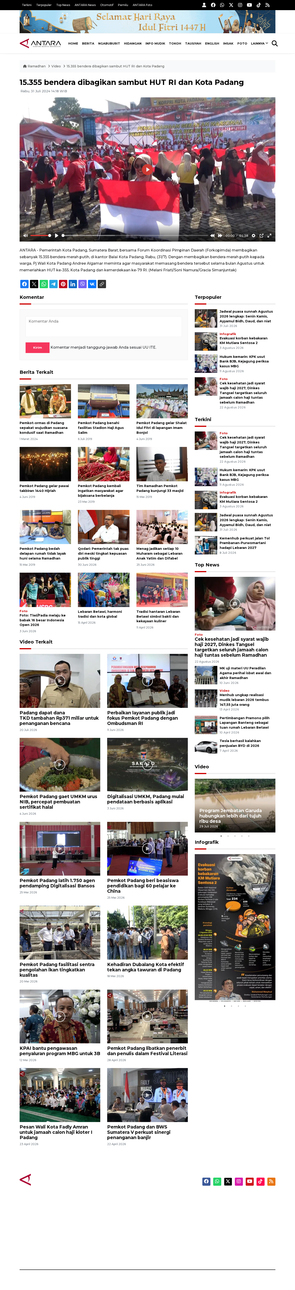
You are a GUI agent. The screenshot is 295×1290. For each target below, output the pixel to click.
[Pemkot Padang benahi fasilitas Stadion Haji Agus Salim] (103, 401)
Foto (242, 43)
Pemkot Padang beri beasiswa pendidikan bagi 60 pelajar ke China (143, 886)
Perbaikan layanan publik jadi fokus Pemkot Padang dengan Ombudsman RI (142, 718)
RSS (220, 1253)
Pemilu (123, 5)
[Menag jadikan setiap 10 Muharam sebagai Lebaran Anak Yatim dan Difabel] (162, 526)
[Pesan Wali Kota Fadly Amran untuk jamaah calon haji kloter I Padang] (60, 1094)
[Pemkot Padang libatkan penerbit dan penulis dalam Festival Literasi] (147, 1016)
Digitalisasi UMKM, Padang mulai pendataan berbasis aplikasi (145, 799)
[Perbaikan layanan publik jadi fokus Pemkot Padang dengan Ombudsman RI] (147, 680)
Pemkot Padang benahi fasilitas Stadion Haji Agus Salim (101, 428)
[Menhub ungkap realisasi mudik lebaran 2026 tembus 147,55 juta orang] (206, 698)
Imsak (228, 43)
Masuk (222, 1205)
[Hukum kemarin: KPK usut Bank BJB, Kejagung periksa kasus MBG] (206, 363)
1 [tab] (221, 836)
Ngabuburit (109, 43)
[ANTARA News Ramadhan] (45, 1179)
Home (73, 43)
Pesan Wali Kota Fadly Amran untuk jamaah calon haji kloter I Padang (56, 1132)
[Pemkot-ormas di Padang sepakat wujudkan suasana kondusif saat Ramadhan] (45, 401)
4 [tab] (242, 836)
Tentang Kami (229, 1237)
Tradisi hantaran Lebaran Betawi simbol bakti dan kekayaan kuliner (158, 616)
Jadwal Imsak (96, 1253)
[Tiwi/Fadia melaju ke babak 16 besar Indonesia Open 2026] (45, 589)
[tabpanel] (235, 805)
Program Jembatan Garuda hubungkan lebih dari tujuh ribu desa (230, 816)
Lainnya (258, 43)
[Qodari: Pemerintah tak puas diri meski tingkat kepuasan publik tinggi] (103, 526)
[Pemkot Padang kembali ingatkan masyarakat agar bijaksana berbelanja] (103, 464)
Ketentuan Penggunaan (238, 1213)
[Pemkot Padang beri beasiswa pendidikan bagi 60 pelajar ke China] (147, 848)
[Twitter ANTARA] (231, 5)
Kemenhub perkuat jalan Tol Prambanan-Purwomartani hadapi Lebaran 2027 (245, 543)
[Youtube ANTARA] (249, 5)
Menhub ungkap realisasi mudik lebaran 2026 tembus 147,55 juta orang (244, 700)
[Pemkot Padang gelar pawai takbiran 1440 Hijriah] (45, 464)
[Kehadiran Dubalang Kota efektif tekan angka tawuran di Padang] (147, 932)
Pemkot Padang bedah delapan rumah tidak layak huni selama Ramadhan (43, 553)
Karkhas (158, 1197)
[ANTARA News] (40, 43)
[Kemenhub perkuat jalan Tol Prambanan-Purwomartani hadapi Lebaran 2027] (206, 545)
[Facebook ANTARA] (213, 5)
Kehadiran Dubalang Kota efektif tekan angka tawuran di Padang (145, 967)
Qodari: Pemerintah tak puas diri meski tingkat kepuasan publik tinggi (103, 553)
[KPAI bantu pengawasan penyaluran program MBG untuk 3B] (60, 1016)
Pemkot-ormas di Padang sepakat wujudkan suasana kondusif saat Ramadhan (44, 428)
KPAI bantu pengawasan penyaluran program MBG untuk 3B (60, 1050)
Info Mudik (155, 43)
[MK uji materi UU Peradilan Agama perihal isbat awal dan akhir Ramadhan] (206, 675)
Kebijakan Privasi (231, 1221)
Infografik (228, 334)
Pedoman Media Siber (236, 1245)
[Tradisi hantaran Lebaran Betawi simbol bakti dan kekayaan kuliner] (162, 589)
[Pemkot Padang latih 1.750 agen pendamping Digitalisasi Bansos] (60, 848)
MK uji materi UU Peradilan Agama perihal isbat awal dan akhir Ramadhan (245, 673)
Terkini (27, 5)
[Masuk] (204, 5)
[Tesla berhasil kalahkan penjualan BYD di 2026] (206, 747)
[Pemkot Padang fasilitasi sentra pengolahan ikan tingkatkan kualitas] (60, 932)
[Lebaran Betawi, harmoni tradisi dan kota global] (103, 589)
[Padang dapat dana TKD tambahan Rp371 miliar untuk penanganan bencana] (60, 680)
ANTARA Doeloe (165, 1229)
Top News (63, 5)
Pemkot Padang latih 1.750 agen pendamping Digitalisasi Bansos (57, 883)
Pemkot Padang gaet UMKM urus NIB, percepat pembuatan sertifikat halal (58, 802)
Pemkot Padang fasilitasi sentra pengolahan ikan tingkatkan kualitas (57, 970)
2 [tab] (228, 836)
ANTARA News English (236, 1197)
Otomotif (106, 5)
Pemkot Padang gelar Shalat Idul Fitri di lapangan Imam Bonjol (161, 428)
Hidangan (133, 43)
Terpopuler (44, 5)
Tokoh (175, 43)
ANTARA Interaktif (167, 1213)
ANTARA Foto (142, 5)
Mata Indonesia (164, 1221)
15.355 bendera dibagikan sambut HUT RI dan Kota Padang (115, 66)
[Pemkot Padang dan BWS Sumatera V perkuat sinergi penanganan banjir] (147, 1094)
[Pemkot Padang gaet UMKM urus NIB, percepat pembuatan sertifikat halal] (60, 764)
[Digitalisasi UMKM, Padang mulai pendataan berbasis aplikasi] (147, 764)
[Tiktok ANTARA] (259, 5)
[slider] (40, 235)
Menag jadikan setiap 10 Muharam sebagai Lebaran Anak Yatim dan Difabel (159, 553)
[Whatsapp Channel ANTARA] (222, 5)
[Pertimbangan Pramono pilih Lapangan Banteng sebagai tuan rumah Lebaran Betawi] (206, 724)
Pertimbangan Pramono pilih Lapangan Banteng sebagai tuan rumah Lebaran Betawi (245, 723)
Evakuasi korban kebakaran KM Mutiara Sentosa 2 (231, 988)
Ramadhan (37, 66)
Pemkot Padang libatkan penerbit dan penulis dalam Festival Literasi (147, 1050)
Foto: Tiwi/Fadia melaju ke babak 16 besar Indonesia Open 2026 (43, 620)
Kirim (37, 347)
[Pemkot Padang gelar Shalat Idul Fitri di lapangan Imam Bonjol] (162, 401)
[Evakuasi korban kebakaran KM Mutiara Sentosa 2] (206, 341)
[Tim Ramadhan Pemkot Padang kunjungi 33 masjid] (162, 464)
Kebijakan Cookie (232, 1229)
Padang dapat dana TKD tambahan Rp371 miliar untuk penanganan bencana (59, 718)
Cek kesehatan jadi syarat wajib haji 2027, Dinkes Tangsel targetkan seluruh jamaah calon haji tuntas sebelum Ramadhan (243, 392)
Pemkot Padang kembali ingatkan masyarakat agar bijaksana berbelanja (100, 491)
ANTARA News (85, 5)
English (212, 43)
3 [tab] (235, 836)
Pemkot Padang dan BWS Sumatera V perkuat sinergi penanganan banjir (139, 1132)
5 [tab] (249, 836)
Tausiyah (193, 43)
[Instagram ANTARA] (240, 5)
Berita (88, 43)
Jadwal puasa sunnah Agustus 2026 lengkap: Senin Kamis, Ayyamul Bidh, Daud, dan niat (246, 316)
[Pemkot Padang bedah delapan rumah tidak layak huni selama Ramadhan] (45, 526)
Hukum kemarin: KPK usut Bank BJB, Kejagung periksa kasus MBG (244, 361)
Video (56, 66)
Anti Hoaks (160, 1205)
